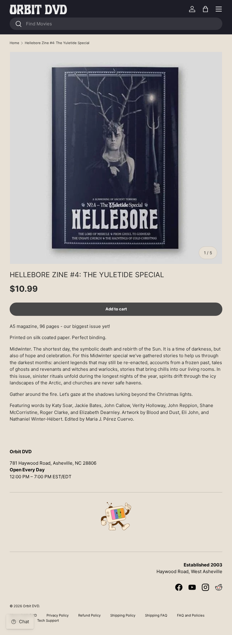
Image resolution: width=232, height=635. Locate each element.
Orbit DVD (31, 606)
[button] (205, 9)
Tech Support (48, 620)
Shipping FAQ (156, 615)
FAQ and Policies (191, 615)
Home (14, 43)
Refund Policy (89, 615)
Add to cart (116, 308)
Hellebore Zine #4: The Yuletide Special (57, 43)
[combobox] (116, 24)
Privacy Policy (58, 615)
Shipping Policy (122, 615)
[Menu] (218, 9)
